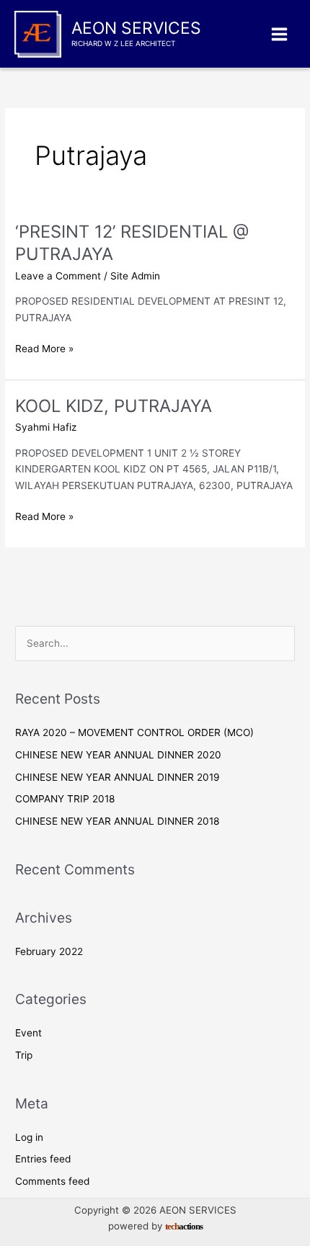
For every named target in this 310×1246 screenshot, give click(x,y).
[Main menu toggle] (279, 33)
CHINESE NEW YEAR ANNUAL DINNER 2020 (118, 755)
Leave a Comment (58, 276)
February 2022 (49, 951)
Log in (29, 1137)
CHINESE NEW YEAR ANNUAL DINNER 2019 (117, 777)
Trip (23, 1055)
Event (28, 1033)
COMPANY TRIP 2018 (65, 798)
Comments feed (52, 1181)
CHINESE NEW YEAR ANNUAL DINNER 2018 (117, 821)
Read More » (44, 349)
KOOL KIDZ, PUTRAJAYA (113, 405)
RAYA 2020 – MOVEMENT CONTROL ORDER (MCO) (134, 732)
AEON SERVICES (136, 28)
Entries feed (43, 1159)
